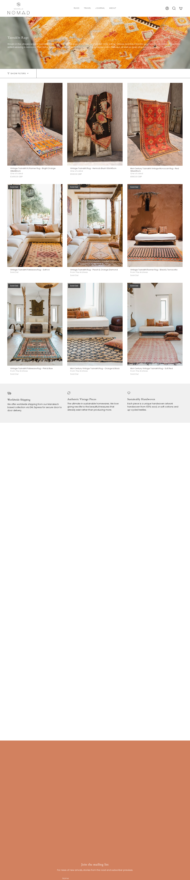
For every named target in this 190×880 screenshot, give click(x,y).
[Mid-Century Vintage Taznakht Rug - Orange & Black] (94, 324)
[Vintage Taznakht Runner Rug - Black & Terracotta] (155, 225)
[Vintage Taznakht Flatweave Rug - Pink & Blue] (34, 324)
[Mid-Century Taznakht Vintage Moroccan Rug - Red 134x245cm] (155, 124)
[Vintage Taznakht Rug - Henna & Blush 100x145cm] (94, 124)
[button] (77, 8)
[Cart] (180, 8)
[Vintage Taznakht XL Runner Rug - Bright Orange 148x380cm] (34, 124)
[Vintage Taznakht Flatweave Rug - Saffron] (34, 225)
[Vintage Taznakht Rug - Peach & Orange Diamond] (94, 225)
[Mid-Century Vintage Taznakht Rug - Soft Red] (155, 324)
